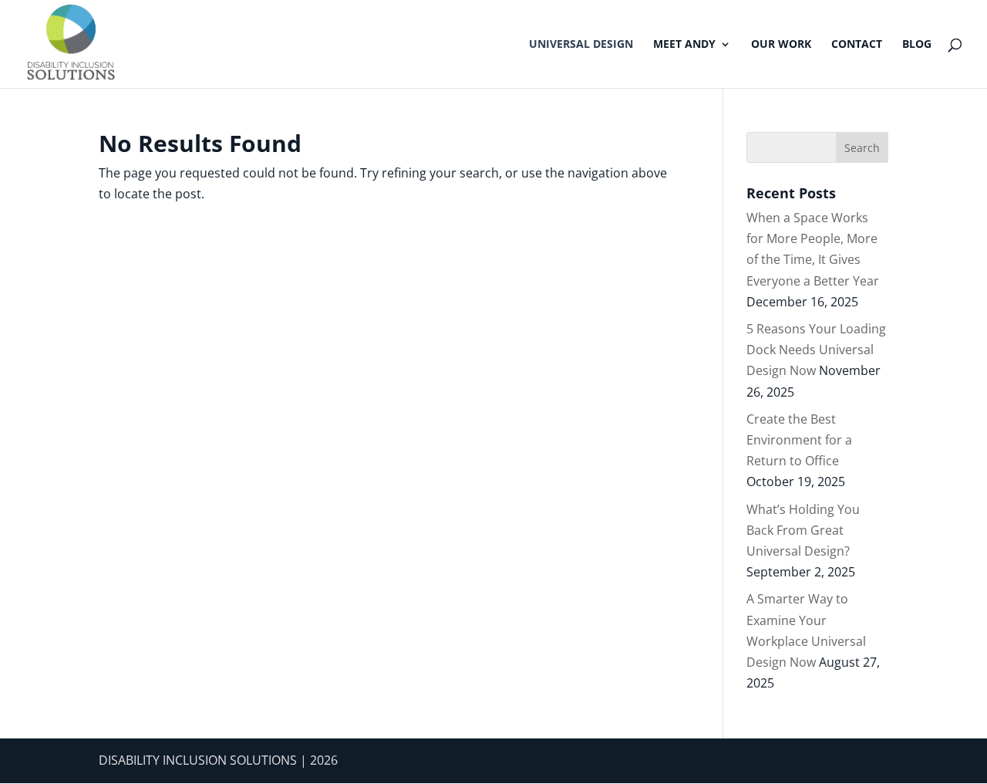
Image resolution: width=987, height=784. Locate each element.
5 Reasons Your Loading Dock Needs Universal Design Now (816, 349)
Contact (856, 45)
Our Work (781, 45)
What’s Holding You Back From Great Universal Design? (803, 530)
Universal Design (581, 45)
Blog (916, 45)
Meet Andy (684, 45)
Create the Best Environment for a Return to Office (799, 440)
